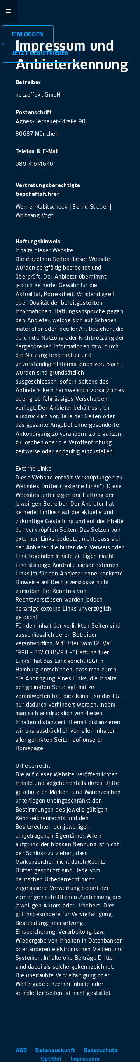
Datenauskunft (56, 1050)
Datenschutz (101, 1050)
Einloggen (28, 34)
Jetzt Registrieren (40, 53)
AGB (22, 1050)
